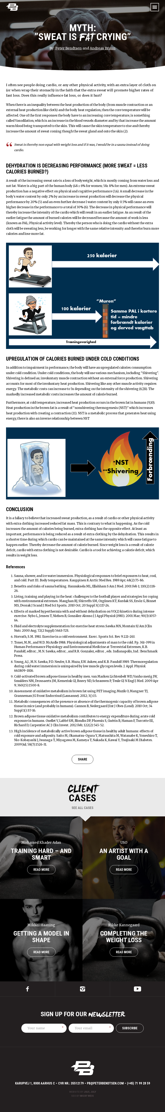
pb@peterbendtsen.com (105, 1083)
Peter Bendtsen (68, 48)
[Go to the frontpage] (12, 7)
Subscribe (129, 1028)
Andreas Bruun (103, 48)
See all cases (82, 808)
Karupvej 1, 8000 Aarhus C (35, 1083)
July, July (90, 1091)
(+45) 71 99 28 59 (138, 1083)
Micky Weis (87, 1095)
